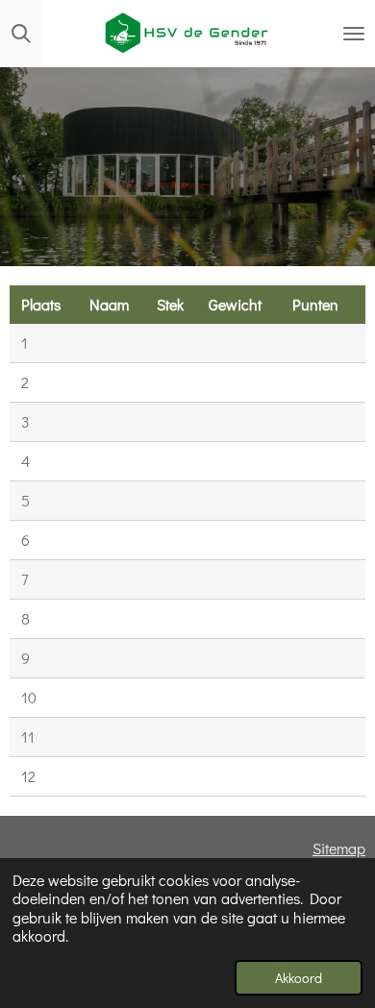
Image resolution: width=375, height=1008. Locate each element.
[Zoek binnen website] (21, 33)
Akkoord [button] (298, 978)
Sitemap (338, 848)
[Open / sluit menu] (354, 33)
